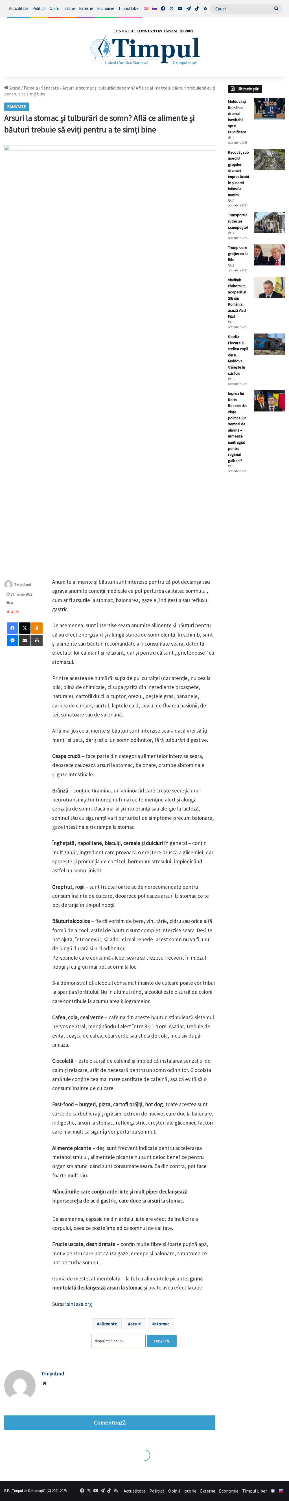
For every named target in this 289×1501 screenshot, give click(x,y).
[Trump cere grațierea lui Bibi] (269, 254)
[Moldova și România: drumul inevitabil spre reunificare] (269, 108)
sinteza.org (79, 1303)
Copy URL (162, 1340)
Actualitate (19, 8)
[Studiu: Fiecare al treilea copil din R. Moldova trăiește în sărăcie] (269, 344)
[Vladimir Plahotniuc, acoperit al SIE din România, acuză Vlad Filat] (269, 287)
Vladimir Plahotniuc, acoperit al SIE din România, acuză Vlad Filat (237, 298)
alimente (108, 1323)
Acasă (14, 88)
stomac (162, 1323)
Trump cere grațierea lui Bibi (238, 253)
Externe (86, 8)
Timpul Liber (129, 8)
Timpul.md (22, 584)
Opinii (55, 8)
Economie (105, 8)
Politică (39, 8)
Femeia (31, 88)
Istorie (69, 8)
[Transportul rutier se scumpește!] (269, 222)
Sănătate (50, 88)
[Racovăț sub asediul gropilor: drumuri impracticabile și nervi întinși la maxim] (269, 159)
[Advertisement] (256, 572)
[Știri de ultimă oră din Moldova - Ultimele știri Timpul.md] (144, 47)
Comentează (110, 1422)
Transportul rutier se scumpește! (238, 221)
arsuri (135, 1323)
